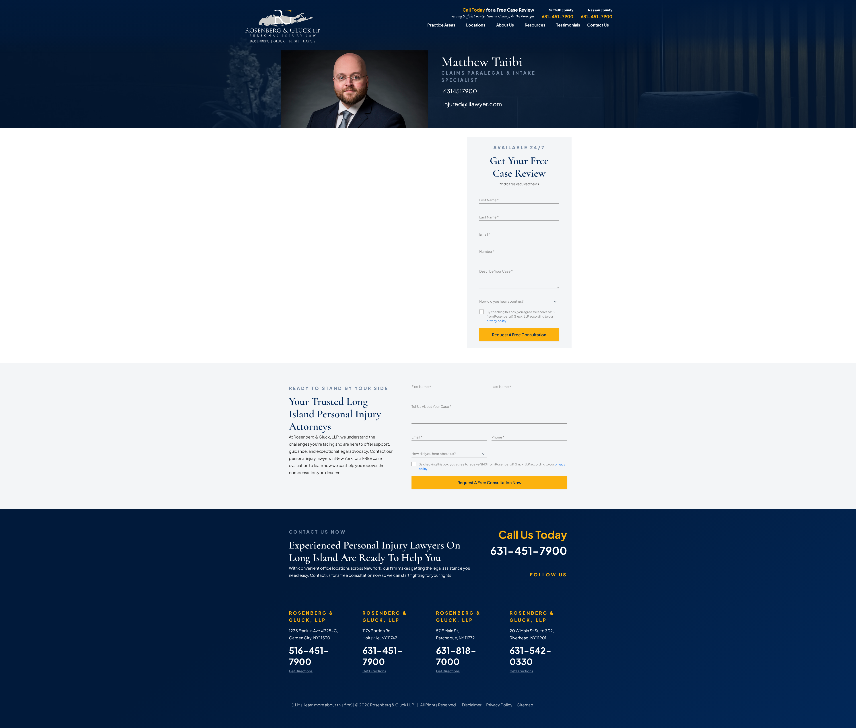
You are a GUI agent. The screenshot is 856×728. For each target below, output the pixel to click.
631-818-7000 (456, 656)
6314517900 (460, 91)
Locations (475, 24)
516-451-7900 (309, 656)
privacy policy (496, 321)
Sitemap (525, 704)
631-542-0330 (530, 656)
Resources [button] (535, 24)
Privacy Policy (499, 704)
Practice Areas (441, 24)
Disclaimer (472, 704)
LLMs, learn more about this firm (322, 704)
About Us (505, 24)
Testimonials (568, 24)
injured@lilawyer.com (472, 104)
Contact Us (598, 24)
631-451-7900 (557, 16)
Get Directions (301, 671)
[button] (460, 25)
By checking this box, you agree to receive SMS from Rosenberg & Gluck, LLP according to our (520, 316)
